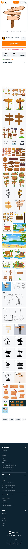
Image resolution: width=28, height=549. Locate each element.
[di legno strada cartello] (9, 101)
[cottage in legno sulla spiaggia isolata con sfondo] (8, 346)
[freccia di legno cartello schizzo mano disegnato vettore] (8, 237)
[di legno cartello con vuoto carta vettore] (8, 433)
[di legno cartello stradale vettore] (8, 457)
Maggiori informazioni (7, 62)
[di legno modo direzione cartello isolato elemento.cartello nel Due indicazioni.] (8, 445)
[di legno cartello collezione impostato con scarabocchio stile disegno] (8, 285)
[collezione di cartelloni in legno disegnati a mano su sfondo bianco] (13, 403)
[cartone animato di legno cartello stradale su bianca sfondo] (8, 261)
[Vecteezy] (2, 2)
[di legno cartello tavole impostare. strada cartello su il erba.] (9, 156)
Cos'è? (12, 59)
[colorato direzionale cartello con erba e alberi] (19, 296)
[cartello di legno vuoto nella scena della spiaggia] (8, 308)
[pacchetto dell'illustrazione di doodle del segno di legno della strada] (6, 186)
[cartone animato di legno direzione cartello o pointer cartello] (6, 167)
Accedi (21, 2)
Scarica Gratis (14, 43)
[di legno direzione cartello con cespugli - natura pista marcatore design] (6, 92)
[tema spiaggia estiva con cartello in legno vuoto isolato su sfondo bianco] (8, 334)
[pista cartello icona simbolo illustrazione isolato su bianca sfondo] (13, 178)
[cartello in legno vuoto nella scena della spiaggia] (13, 321)
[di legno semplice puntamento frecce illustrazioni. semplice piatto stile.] (13, 142)
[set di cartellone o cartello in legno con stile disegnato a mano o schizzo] (9, 390)
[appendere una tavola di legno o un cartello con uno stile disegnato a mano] (13, 419)
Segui (23, 38)
